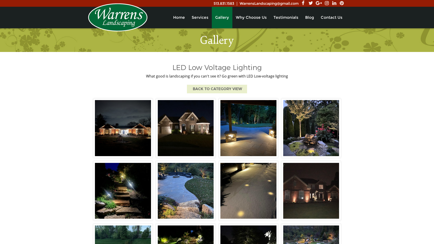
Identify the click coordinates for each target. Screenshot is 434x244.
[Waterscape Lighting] (311, 128)
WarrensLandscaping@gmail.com (269, 3)
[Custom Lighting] (311, 191)
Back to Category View (217, 89)
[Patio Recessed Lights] (248, 191)
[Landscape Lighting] (123, 128)
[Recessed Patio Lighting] (185, 191)
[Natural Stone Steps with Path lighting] (123, 191)
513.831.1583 (224, 3)
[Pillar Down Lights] (248, 128)
